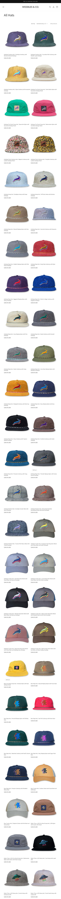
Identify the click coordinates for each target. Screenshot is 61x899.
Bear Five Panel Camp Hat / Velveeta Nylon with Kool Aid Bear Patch (16, 684)
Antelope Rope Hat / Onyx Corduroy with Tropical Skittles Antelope (15, 439)
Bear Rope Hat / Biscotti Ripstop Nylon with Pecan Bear (44, 683)
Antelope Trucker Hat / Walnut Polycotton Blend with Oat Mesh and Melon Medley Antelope (43, 649)
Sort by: (33, 23)
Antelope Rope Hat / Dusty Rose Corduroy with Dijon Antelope (43, 265)
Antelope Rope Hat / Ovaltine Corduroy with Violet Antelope (42, 439)
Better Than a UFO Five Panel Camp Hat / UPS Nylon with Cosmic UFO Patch (43, 824)
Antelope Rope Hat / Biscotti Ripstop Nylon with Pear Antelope (16, 230)
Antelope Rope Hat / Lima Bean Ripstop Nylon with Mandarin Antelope (43, 369)
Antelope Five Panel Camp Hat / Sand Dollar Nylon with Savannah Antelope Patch (44, 90)
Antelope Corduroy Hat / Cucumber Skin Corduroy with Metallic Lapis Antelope (43, 55)
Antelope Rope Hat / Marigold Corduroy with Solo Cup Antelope (16, 404)
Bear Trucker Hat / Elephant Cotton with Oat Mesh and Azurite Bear (16, 824)
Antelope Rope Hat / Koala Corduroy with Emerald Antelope (42, 335)
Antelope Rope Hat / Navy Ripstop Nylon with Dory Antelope (42, 404)
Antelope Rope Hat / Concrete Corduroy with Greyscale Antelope (43, 230)
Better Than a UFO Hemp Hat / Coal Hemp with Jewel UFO (43, 859)
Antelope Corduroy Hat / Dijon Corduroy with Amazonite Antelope (17, 90)
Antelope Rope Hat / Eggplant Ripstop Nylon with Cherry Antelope (15, 300)
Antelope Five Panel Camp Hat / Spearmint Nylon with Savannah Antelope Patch (16, 125)
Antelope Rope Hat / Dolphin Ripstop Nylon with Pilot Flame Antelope (16, 265)
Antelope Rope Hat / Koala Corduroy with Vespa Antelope (15, 369)
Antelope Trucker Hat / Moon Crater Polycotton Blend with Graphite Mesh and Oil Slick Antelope (43, 614)
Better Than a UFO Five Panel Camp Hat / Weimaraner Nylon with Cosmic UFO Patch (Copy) (16, 859)
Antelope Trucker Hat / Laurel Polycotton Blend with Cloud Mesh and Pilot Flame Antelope (43, 579)
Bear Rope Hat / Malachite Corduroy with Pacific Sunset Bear (17, 754)
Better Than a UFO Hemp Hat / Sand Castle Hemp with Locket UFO (43, 894)
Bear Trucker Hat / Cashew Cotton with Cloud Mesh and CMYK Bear (44, 789)
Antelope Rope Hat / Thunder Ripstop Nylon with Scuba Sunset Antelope (44, 474)
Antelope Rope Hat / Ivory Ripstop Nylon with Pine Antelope (15, 335)
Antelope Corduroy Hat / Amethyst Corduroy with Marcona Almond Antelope (15, 55)
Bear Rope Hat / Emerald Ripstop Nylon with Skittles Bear (16, 719)
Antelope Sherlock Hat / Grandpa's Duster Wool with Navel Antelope (16, 509)
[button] (3, 7)
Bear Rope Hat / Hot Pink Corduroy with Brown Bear (43, 718)
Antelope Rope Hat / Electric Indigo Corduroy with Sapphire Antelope (42, 300)
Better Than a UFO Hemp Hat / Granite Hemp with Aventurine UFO (15, 894)
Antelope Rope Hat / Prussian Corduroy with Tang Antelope (15, 474)
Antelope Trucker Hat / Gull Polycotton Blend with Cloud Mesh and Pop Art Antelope (15, 579)
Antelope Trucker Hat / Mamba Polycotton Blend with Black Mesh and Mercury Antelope (16, 614)
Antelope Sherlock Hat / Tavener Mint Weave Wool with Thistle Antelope (17, 544)
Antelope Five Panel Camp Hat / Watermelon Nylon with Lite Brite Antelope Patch (44, 125)
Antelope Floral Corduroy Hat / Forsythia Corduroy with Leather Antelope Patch (44, 160)
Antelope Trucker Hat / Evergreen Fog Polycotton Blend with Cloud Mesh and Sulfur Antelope (44, 544)
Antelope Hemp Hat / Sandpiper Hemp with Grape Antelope (15, 195)
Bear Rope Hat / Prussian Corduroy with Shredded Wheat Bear (15, 789)
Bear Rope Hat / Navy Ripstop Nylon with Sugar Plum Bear (43, 754)
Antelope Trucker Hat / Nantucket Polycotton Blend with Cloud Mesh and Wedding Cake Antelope (16, 649)
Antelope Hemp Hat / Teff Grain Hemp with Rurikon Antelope (43, 195)
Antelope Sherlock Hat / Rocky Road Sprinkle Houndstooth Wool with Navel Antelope (41, 509)
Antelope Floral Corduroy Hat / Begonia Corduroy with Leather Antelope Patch (16, 160)
